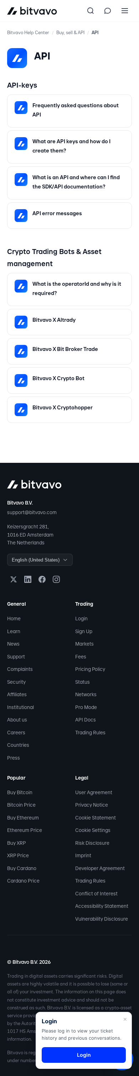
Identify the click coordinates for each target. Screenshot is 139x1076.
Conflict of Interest (96, 893)
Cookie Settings (92, 830)
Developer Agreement (100, 868)
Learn (13, 631)
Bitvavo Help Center (28, 32)
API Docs (85, 720)
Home (14, 618)
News (13, 644)
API (95, 32)
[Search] (90, 11)
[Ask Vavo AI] (108, 11)
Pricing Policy (90, 669)
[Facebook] (42, 579)
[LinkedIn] (27, 579)
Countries (18, 745)
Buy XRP (16, 843)
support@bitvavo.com (32, 512)
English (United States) (36, 560)
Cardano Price (23, 881)
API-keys (22, 85)
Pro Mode (86, 707)
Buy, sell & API (70, 32)
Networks (86, 694)
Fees (80, 656)
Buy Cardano (21, 868)
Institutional (20, 707)
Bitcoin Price (21, 805)
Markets (84, 644)
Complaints (20, 669)
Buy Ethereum (23, 818)
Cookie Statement (95, 818)
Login (81, 618)
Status (82, 682)
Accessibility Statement (101, 906)
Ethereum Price (24, 830)
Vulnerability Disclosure (101, 919)
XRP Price (18, 855)
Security (16, 682)
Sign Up (83, 631)
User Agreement (93, 792)
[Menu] (125, 11)
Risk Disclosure (92, 843)
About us (17, 720)
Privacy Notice (91, 805)
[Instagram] (56, 579)
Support (16, 656)
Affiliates (17, 694)
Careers (16, 732)
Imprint (83, 855)
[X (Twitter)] (13, 579)
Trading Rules (90, 732)
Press (13, 758)
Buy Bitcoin (19, 792)
